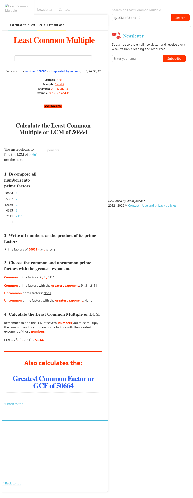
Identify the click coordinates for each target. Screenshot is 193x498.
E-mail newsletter (188, 10)
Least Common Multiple (54, 40)
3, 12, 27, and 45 (59, 93)
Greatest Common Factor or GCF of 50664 (53, 382)
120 (59, 80)
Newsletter (45, 10)
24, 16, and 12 (59, 88)
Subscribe (174, 59)
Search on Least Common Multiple (136, 10)
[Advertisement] (74, 179)
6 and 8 (59, 84)
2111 (19, 216)
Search (180, 18)
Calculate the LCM (22, 25)
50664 (79, 131)
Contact (64, 10)
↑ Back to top (13, 404)
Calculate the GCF (51, 25)
